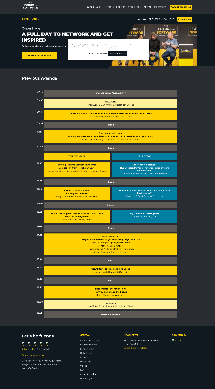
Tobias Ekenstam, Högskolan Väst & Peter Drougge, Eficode (77, 171)
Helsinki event (87, 353)
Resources (85, 361)
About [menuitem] (147, 7)
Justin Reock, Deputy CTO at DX (111, 272)
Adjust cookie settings (33, 355)
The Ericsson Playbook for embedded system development (144, 169)
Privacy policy (28, 349)
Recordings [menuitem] (184, 19)
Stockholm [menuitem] (134, 7)
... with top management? (77, 216)
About (83, 357)
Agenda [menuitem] (141, 19)
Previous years (87, 378)
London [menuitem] (121, 7)
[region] (108, 49)
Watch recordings (39, 55)
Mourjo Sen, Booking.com (144, 216)
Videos (83, 366)
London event (87, 349)
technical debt (95, 213)
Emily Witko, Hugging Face (110, 295)
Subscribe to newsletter (136, 348)
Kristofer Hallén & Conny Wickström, (140, 173)
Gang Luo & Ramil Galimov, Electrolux (144, 196)
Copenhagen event (90, 340)
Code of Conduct (88, 374)
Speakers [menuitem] (154, 19)
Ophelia (95, 243)
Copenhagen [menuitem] (93, 7)
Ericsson (163, 173)
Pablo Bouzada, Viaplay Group (77, 220)
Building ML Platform (76, 193)
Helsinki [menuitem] (109, 7)
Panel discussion (110, 236)
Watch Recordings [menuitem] (180, 7)
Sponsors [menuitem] (168, 19)
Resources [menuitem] (159, 7)
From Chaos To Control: (76, 190)
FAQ (82, 370)
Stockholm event (89, 345)
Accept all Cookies (118, 54)
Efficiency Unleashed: (144, 165)
